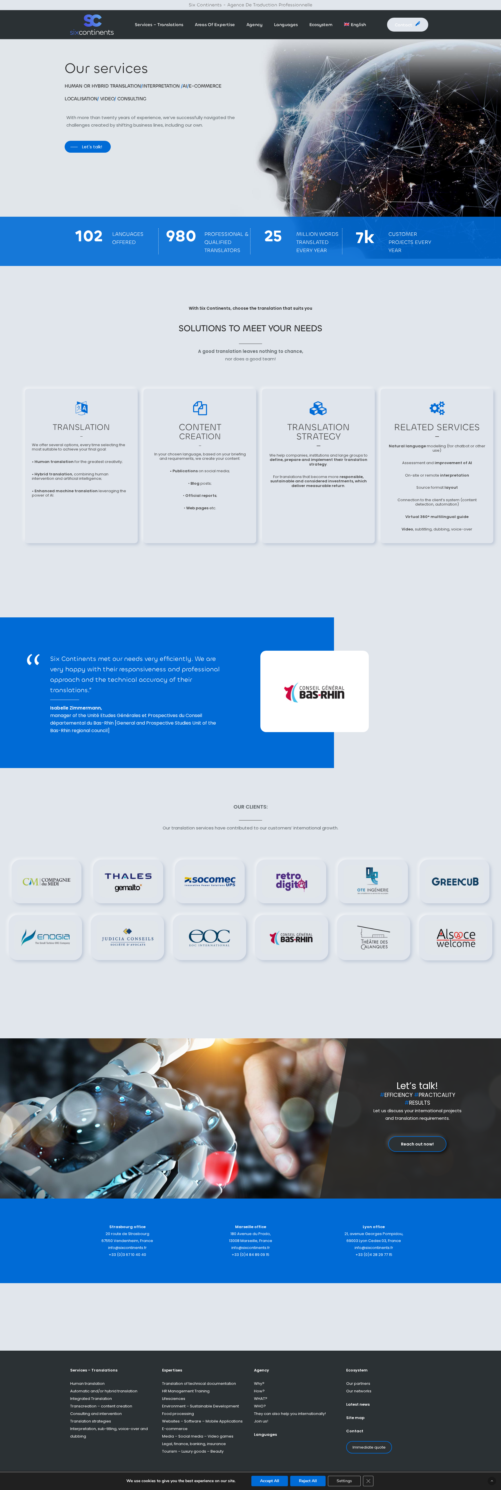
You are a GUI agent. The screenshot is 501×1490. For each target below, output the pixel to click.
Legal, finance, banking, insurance (194, 1444)
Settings (344, 1481)
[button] (87, 147)
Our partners (358, 1383)
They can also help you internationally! (290, 1413)
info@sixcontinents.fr (127, 1247)
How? (259, 1391)
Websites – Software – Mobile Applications (202, 1421)
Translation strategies (90, 1421)
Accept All (269, 1481)
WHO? (260, 1406)
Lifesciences (173, 1398)
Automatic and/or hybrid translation (103, 1391)
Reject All (308, 1481)
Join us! (261, 1421)
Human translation (87, 1383)
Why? (259, 1383)
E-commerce (175, 1428)
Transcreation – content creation (101, 1406)
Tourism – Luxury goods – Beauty (193, 1451)
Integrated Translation (91, 1398)
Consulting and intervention (96, 1413)
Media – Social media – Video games (197, 1436)
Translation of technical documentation (199, 1383)
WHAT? (260, 1398)
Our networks (358, 1391)
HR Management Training (186, 1391)
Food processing (178, 1413)
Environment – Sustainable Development (200, 1406)
